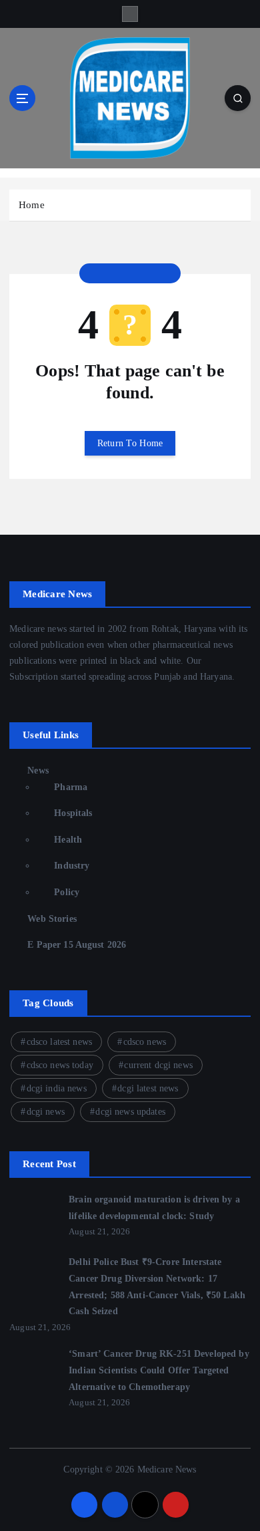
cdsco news (144, 1042)
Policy (66, 892)
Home (32, 205)
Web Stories (52, 918)
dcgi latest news (147, 1088)
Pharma (70, 786)
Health (68, 839)
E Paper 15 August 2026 (76, 944)
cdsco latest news (59, 1042)
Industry (71, 865)
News (38, 770)
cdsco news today (60, 1065)
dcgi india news (57, 1088)
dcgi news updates (130, 1112)
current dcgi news (158, 1065)
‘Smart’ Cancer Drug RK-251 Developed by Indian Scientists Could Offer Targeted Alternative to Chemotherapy (159, 1369)
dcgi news (46, 1112)
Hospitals (73, 812)
